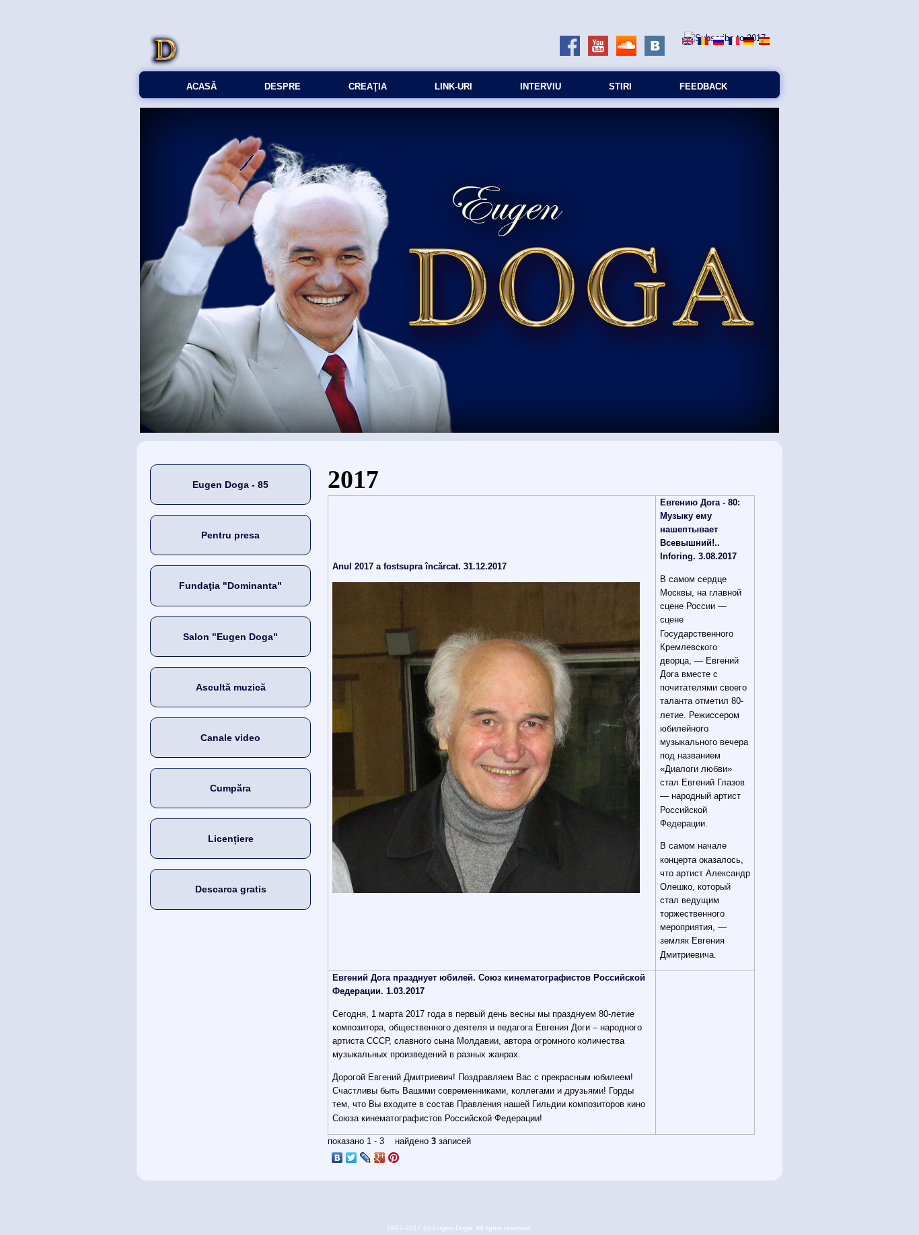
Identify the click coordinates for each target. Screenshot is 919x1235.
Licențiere (231, 838)
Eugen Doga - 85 (230, 484)
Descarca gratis (230, 889)
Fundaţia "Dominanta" (230, 585)
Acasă (201, 86)
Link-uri (453, 86)
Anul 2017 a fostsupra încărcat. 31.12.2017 (419, 566)
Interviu (540, 86)
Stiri (620, 86)
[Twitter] (351, 1157)
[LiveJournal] (366, 1157)
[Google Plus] (380, 1157)
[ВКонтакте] (337, 1157)
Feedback (703, 86)
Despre (282, 86)
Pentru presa (230, 535)
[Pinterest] (394, 1157)
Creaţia (367, 86)
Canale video (230, 737)
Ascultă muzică (231, 687)
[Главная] (165, 64)
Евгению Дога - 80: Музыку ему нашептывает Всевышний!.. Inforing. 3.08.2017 (700, 529)
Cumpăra (230, 788)
